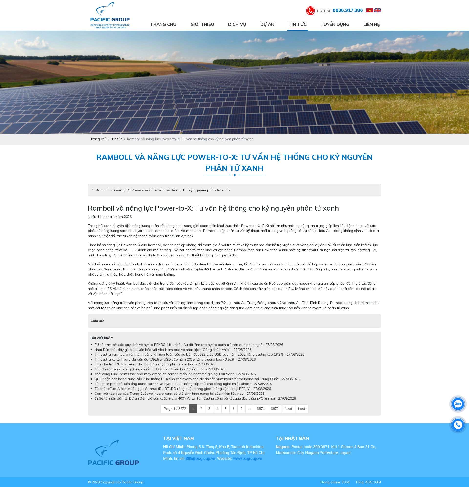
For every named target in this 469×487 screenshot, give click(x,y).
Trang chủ (163, 24)
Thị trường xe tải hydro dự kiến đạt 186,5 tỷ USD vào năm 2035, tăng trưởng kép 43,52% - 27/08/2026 (175, 364)
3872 (275, 413)
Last (301, 413)
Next (288, 413)
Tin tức (297, 24)
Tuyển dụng (334, 24)
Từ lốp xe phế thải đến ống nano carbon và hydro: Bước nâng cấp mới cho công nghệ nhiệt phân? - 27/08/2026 (183, 388)
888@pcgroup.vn (200, 463)
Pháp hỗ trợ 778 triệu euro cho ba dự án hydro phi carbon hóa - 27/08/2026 (155, 369)
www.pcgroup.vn (248, 463)
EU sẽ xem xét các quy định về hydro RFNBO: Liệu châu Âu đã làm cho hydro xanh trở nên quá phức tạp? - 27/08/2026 (189, 349)
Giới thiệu (202, 24)
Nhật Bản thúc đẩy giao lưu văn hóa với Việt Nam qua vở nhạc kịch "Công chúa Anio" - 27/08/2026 (173, 354)
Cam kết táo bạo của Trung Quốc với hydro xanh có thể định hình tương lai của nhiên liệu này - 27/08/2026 (179, 398)
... (250, 413)
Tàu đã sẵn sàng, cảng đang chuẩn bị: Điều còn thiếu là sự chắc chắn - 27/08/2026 (160, 374)
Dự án (267, 24)
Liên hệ (371, 24)
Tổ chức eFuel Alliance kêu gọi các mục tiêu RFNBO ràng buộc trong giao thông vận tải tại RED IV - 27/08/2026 (183, 393)
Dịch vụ (237, 24)
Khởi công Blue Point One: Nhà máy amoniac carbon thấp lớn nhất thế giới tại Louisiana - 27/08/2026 (175, 379)
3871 (261, 413)
